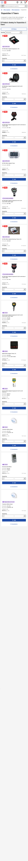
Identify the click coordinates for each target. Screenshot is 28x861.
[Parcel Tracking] (17, 2)
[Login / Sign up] (21, 2)
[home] (1, 9)
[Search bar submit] (25, 6)
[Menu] (2, 2)
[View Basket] (25, 2)
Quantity (4, 58)
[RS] (5, 2)
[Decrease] (3, 61)
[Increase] (24, 61)
